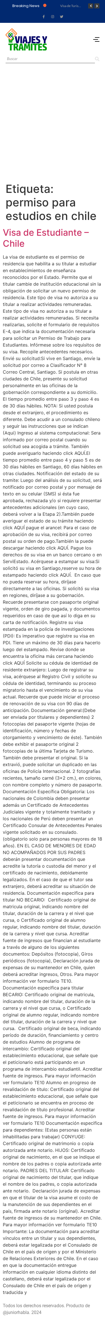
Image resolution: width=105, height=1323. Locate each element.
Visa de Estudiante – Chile (46, 238)
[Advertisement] (52, 126)
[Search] (97, 59)
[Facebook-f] (43, 16)
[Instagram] (52, 16)
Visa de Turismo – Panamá (79, 6)
